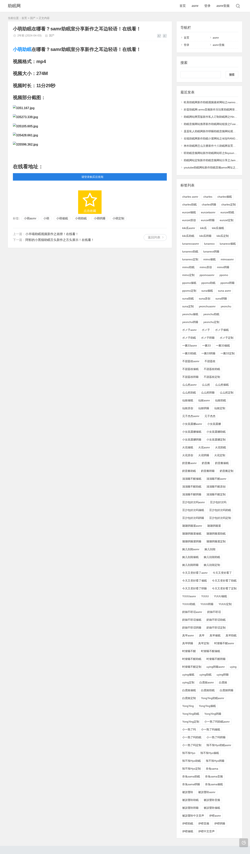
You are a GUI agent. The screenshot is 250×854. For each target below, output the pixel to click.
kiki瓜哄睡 (205, 235)
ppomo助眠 (208, 282)
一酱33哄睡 (208, 353)
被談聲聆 (187, 792)
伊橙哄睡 (219, 823)
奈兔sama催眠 (214, 784)
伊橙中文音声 (206, 831)
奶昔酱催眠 (222, 463)
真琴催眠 (215, 635)
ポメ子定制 (226, 337)
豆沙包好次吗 (218, 502)
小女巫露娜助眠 (216, 431)
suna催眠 (207, 290)
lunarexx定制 (190, 259)
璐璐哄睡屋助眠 (216, 533)
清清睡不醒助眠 (191, 486)
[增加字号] (159, 36)
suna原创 (204, 298)
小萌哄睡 (99, 218)
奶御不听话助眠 (216, 619)
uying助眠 (205, 674)
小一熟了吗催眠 (210, 729)
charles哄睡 (209, 204)
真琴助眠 (231, 635)
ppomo (224, 275)
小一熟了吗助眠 (191, 737)
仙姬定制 (219, 408)
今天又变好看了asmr (195, 572)
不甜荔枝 (209, 361)
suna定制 (188, 306)
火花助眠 (220, 447)
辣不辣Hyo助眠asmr (218, 745)
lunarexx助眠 (190, 251)
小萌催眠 (62, 218)
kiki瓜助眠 (188, 235)
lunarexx (209, 243)
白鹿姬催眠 (189, 690)
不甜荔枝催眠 (190, 369)
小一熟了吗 (189, 729)
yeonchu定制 (211, 322)
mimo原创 (206, 267)
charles (207, 196)
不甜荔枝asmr (190, 361)
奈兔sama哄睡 (191, 784)
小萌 (46, 218)
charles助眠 (189, 204)
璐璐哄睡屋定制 (216, 541)
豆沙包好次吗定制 (220, 517)
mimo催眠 (209, 259)
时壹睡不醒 (189, 651)
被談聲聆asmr (206, 792)
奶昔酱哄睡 (208, 470)
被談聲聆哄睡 (190, 807)
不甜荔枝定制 (212, 376)
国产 (33, 18)
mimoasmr (227, 259)
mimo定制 (188, 275)
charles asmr (190, 196)
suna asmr (224, 290)
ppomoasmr (207, 275)
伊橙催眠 (187, 831)
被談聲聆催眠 (212, 807)
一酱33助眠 (189, 353)
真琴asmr (188, 635)
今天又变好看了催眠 (194, 580)
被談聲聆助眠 (190, 800)
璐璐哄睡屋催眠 (191, 533)
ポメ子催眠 (222, 329)
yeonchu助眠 (211, 314)
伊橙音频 (203, 823)
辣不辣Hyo (188, 752)
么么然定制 (226, 392)
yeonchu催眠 (190, 314)
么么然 (206, 384)
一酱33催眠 (223, 345)
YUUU (205, 596)
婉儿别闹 (209, 549)
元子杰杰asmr (190, 416)
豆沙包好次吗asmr (193, 502)
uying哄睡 (223, 674)
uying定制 (188, 682)
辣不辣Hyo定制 (191, 768)
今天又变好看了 (222, 572)
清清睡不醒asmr (216, 478)
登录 (207, 5)
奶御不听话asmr (192, 611)
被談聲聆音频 (212, 800)
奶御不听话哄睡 (191, 627)
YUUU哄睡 (206, 604)
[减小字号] (165, 36)
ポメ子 (206, 329)
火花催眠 (187, 447)
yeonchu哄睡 (190, 322)
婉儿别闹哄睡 (190, 564)
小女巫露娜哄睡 (191, 439)
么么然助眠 (189, 392)
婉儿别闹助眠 (212, 557)
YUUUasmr (189, 596)
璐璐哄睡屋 (214, 525)
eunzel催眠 (189, 212)
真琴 (201, 635)
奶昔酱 (206, 463)
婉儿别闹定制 (212, 564)
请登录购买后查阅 (92, 176)
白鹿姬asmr (206, 682)
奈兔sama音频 (214, 776)
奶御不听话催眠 (191, 619)
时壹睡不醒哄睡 (216, 658)
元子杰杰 (209, 416)
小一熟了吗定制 (191, 745)
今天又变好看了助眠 (224, 580)
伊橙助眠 (187, 823)
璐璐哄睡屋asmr (192, 525)
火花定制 (219, 455)
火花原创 (187, 455)
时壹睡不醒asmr (224, 643)
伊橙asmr (215, 815)
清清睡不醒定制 (216, 494)
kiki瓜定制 (223, 235)
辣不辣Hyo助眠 (191, 760)
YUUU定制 (225, 604)
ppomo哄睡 (228, 282)
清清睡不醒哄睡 (191, 494)
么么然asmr (189, 384)
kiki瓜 (203, 228)
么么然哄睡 (208, 392)
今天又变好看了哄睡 (194, 588)
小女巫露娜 (214, 423)
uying (233, 666)
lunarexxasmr (190, 243)
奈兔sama (212, 768)
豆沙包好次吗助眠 (220, 510)
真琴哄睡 (187, 643)
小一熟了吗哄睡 (216, 737)
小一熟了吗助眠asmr (217, 721)
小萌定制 (118, 218)
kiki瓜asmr (188, 228)
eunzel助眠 (227, 212)
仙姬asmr (204, 400)
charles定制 (228, 204)
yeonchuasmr (207, 306)
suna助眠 (188, 298)
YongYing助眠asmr (212, 698)
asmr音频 (222, 5)
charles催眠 (224, 196)
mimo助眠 (188, 267)
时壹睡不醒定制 (191, 666)
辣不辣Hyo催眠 (209, 752)
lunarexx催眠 (228, 243)
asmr (195, 5)
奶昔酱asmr (189, 463)
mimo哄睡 (223, 267)
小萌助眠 (22, 49)
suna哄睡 (221, 298)
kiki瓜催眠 (218, 228)
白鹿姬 (223, 682)
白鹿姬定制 (189, 698)
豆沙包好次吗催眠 (193, 510)
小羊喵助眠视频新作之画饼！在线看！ (52, 234)
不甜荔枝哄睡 (190, 376)
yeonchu (226, 306)
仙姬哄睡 (203, 408)
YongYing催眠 (207, 705)
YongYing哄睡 (212, 713)
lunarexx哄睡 (211, 251)
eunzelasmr (208, 212)
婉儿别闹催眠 (190, 557)
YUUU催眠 (220, 596)
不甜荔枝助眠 (212, 369)
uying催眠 (188, 674)
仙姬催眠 (187, 400)
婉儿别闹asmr (190, 549)
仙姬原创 (187, 408)
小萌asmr (30, 218)
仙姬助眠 (220, 400)
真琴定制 (203, 643)
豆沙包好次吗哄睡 (193, 517)
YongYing (188, 705)
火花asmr (204, 447)
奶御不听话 (214, 611)
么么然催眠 (222, 384)
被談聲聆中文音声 (193, 815)
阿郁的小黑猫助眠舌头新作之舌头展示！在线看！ (59, 240)
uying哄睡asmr (215, 666)
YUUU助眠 (188, 604)
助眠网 (14, 5)
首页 (182, 5)
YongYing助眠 (190, 713)
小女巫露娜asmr (192, 423)
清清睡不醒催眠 (191, 478)
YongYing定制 (190, 721)
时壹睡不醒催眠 (210, 651)
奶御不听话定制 (216, 627)
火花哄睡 (203, 455)
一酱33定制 (228, 353)
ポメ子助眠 (189, 337)
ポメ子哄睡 (208, 337)
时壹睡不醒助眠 (191, 658)
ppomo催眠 (189, 282)
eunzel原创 (189, 220)
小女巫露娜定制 (216, 439)
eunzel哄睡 (208, 220)
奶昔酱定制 (226, 470)
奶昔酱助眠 (189, 470)
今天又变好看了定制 (224, 588)
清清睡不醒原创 (216, 486)
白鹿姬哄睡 (226, 690)
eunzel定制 (226, 220)
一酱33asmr (189, 345)
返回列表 (154, 237)
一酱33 (206, 345)
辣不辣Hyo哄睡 (215, 760)
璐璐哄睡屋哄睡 (191, 541)
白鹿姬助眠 (208, 690)
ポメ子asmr (189, 329)
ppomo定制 (189, 290)
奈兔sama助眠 (191, 776)
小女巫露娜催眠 (191, 431)
